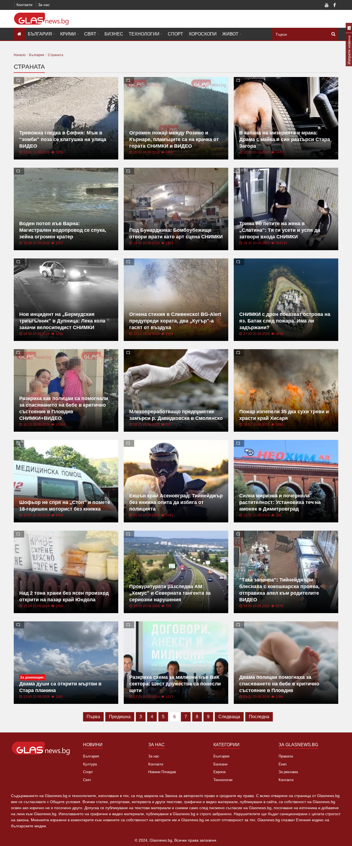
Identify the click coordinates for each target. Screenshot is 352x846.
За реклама (288, 772)
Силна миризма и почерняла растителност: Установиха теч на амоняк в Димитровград (280, 502)
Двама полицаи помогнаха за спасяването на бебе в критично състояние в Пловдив (279, 683)
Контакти (24, 4)
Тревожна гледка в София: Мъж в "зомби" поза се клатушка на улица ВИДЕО (62, 139)
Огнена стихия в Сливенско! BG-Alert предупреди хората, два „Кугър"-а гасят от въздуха (175, 321)
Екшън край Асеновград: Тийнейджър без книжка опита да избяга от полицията (176, 502)
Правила (286, 756)
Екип (283, 764)
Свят (90, 34)
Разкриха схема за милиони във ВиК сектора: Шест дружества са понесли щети (175, 683)
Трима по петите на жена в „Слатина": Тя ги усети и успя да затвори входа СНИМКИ (279, 230)
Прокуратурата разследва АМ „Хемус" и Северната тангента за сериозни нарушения (170, 593)
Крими (68, 34)
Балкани (220, 764)
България (40, 34)
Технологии (144, 34)
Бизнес (114, 34)
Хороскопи (203, 34)
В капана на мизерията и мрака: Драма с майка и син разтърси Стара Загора (284, 139)
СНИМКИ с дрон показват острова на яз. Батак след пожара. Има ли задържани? (284, 321)
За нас (44, 4)
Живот (230, 34)
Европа (219, 772)
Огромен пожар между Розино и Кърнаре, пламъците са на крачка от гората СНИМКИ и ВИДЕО (174, 139)
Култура (90, 764)
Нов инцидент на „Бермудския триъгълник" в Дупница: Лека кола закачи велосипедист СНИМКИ (62, 321)
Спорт (175, 34)
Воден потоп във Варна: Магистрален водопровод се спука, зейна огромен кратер (62, 230)
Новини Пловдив (162, 772)
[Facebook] (334, 5)
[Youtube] (327, 5)
